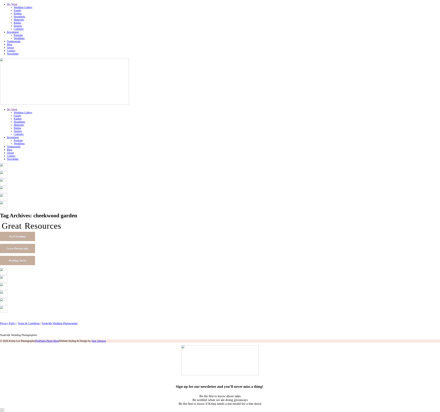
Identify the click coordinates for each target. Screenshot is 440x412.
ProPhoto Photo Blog (47, 340)
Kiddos (18, 13)
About (10, 47)
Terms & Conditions (29, 323)
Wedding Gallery (23, 7)
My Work (12, 4)
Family (17, 10)
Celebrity (19, 29)
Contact (11, 50)
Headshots (19, 16)
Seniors (18, 25)
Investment (13, 32)
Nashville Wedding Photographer (60, 323)
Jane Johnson (98, 340)
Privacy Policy (8, 323)
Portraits (18, 35)
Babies (17, 22)
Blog (9, 44)
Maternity (19, 19)
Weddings (19, 38)
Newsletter (13, 53)
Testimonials (13, 41)
